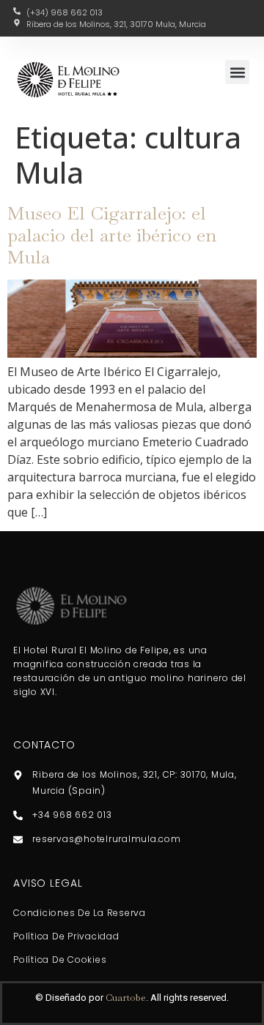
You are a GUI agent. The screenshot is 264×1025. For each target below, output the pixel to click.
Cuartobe (126, 997)
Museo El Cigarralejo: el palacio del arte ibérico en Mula (111, 235)
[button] (237, 72)
